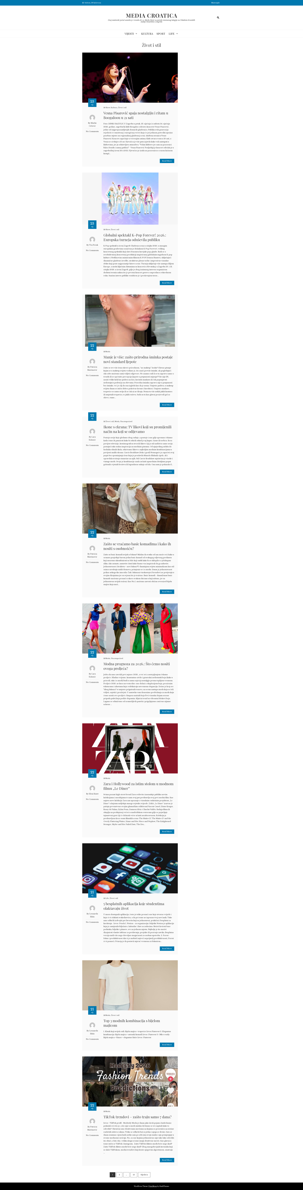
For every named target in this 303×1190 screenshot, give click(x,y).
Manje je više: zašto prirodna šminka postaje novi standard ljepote (138, 359)
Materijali (215, 3)
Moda (107, 352)
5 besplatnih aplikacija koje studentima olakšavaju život (133, 906)
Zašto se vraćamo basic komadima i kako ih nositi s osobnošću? (137, 546)
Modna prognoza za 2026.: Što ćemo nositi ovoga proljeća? (136, 666)
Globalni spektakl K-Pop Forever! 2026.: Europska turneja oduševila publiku (134, 237)
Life (171, 33)
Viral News (153, 1186)
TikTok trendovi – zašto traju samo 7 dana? (137, 1116)
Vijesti (129, 33)
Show (107, 108)
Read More (167, 161)
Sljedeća (144, 1175)
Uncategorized (126, 421)
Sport (161, 33)
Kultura (147, 33)
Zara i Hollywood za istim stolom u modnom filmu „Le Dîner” (138, 786)
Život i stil (122, 108)
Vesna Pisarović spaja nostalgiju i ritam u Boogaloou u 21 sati (135, 115)
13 (134, 1175)
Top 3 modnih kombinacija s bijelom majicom (131, 1023)
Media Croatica (151, 15)
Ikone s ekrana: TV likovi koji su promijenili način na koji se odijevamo (137, 429)
